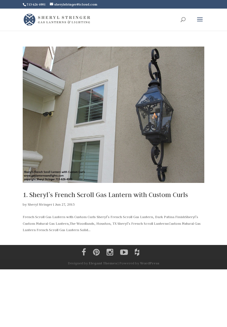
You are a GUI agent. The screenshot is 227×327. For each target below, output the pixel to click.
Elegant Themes (103, 263)
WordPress (149, 263)
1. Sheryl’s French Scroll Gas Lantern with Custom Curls (105, 195)
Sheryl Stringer (40, 204)
